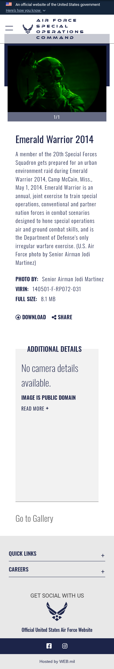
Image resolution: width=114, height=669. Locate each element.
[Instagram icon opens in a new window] (65, 646)
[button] (26, 10)
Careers (18, 569)
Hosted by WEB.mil (57, 661)
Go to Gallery (34, 518)
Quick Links (22, 553)
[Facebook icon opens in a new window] (49, 646)
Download (33, 317)
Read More (33, 408)
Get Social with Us (57, 595)
